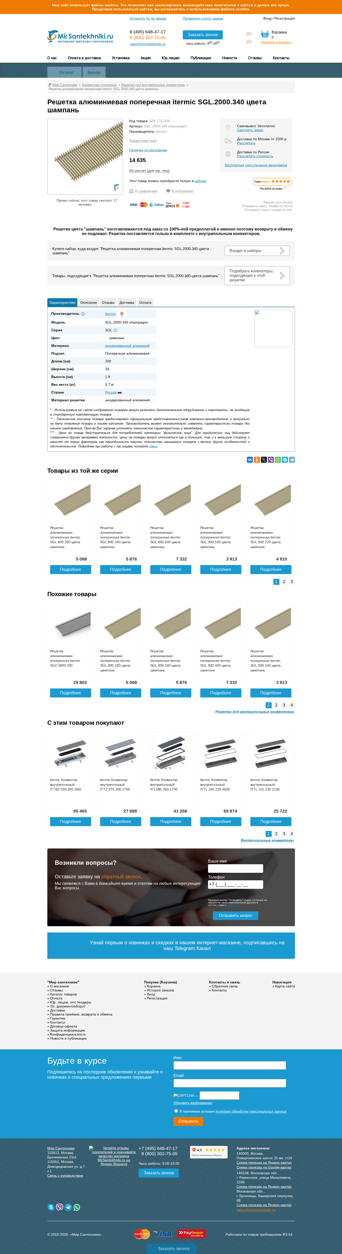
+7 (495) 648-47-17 (158, 1148)
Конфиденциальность (68, 1034)
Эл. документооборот (67, 1006)
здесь (153, 446)
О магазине (59, 986)
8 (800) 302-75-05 (148, 37)
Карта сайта (285, 986)
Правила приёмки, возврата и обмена (81, 1014)
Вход (267, 18)
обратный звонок (121, 876)
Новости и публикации (68, 1038)
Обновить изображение (193, 1103)
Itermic (161, 131)
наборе (201, 181)
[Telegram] (292, 460)
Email (179, 1075)
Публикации (201, 57)
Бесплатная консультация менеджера (256, 165)
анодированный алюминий (127, 346)
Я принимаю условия (233, 1111)
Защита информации (67, 1030)
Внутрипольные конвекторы (267, 840)
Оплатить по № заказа (147, 18)
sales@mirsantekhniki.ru (147, 44)
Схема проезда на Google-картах (264, 1167)
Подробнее (70, 569)
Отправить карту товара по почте (267, 206)
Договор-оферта (63, 1026)
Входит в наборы (245, 251)
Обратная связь (225, 986)
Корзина (153, 986)
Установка (121, 57)
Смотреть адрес (250, 130)
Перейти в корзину (276, 42)
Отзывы (255, 57)
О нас (52, 57)
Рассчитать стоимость (255, 156)
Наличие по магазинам (148, 150)
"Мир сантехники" (63, 982)
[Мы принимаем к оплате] (160, 206)
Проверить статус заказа (203, 18)
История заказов (160, 990)
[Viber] (271, 460)
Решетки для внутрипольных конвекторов (254, 712)
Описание (88, 302)
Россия (111, 392)
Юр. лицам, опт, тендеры (70, 1002)
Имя (178, 1058)
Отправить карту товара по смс (268, 210)
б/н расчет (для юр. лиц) (149, 171)
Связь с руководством (65, 1175)
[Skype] (285, 460)
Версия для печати (277, 202)
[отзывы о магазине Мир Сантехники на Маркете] (272, 190)
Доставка (126, 302)
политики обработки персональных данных (251, 1111)
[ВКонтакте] (250, 460)
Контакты (281, 57)
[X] (264, 460)
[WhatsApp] (278, 460)
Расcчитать (246, 143)
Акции (146, 57)
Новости (229, 57)
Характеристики (143, 140)
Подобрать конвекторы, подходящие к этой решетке (252, 275)
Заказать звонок (203, 35)
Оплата (145, 302)
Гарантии (57, 1018)
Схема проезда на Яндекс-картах (264, 1162)
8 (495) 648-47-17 (148, 31)
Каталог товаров (63, 994)
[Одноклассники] (257, 460)
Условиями (233, 905)
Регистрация (284, 18)
